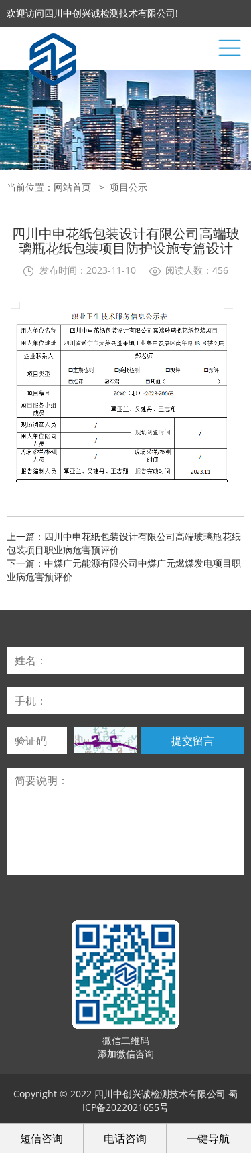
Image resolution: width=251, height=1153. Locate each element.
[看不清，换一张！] (105, 740)
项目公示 (128, 187)
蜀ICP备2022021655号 (160, 1100)
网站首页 (72, 187)
